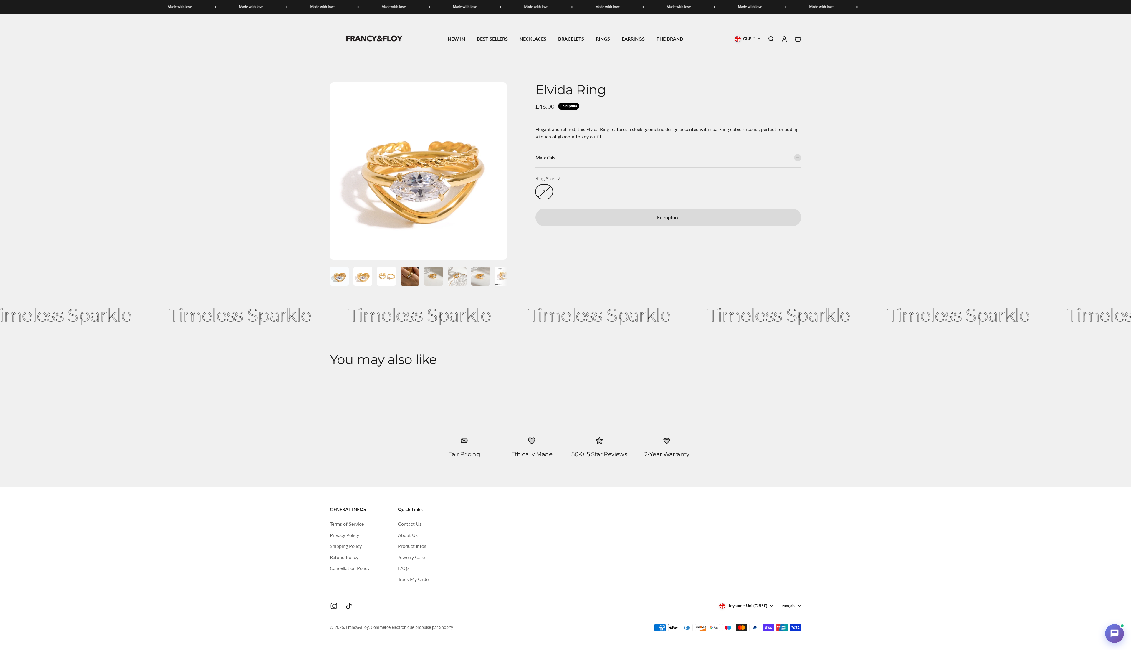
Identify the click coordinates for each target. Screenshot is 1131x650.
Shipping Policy (346, 546)
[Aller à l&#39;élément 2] (362, 277)
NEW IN (456, 39)
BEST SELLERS (492, 39)
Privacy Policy (344, 535)
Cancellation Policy (350, 568)
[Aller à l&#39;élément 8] (504, 277)
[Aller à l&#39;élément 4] (410, 277)
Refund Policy (344, 557)
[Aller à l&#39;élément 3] (386, 277)
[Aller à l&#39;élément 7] (480, 277)
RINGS (603, 39)
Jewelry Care (411, 557)
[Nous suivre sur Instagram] (334, 606)
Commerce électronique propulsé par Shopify (412, 627)
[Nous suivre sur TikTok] (349, 606)
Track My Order (414, 579)
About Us (408, 535)
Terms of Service (347, 524)
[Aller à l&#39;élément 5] (433, 277)
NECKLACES (533, 39)
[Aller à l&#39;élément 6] (457, 277)
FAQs (403, 568)
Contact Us (409, 524)
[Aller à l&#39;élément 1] (339, 277)
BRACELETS (571, 39)
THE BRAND (670, 39)
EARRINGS (633, 39)
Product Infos (412, 546)
